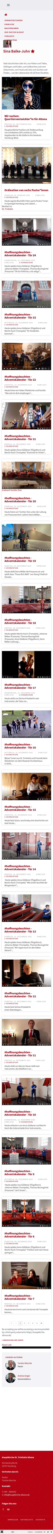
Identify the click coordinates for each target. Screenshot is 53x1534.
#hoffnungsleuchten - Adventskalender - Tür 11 (20, 1053)
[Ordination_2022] (26, 165)
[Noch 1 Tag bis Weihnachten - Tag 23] (26, 294)
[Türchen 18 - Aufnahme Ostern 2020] (26, 599)
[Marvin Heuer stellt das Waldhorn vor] (26, 1032)
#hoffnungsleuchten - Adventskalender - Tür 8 (19, 1235)
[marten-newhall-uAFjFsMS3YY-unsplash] (26, 93)
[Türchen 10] (26, 1091)
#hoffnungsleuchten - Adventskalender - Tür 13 (20, 930)
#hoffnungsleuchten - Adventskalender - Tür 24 (20, 253)
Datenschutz (26, 1520)
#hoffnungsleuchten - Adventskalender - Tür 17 (20, 686)
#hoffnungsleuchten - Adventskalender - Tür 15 (20, 808)
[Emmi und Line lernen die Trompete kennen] (26, 1275)
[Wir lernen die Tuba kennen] (26, 664)
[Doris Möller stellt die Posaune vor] (26, 537)
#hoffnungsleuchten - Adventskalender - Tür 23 (20, 316)
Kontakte (40, 1520)
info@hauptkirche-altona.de (16, 1494)
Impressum (13, 1520)
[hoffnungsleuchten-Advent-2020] (26, 415)
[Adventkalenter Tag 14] (26, 845)
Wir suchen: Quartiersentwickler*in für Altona (26, 117)
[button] (8, 5)
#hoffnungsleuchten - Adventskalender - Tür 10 (20, 1113)
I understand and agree (12, 1340)
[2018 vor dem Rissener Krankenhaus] (26, 724)
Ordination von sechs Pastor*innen (26, 190)
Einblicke (41, 124)
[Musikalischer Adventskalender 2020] (26, 908)
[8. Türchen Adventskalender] (26, 1212)
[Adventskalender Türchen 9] (26, 1150)
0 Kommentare (11, 126)
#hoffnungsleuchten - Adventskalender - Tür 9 (19, 1172)
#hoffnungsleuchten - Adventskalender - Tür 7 (19, 1297)
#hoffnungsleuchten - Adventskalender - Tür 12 (20, 994)
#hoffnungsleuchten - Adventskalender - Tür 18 (20, 621)
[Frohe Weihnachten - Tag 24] (26, 231)
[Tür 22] (26, 356)
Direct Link (6, 1344)
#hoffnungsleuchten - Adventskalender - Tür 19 (20, 559)
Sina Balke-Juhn (16, 51)
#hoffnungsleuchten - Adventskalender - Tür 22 (20, 378)
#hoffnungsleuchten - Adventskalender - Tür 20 (20, 499)
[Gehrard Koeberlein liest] (26, 972)
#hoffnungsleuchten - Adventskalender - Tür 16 (20, 746)
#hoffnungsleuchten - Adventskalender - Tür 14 (20, 867)
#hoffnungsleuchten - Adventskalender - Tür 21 (20, 437)
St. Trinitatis (7, 209)
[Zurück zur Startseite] (31, 5)
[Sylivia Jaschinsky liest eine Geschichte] (26, 786)
